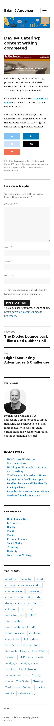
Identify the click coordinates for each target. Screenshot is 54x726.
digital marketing (15, 603)
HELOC (32, 615)
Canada (40, 579)
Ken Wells (11, 651)
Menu (45, 10)
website (39, 167)
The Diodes (22, 681)
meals (39, 657)
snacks (9, 681)
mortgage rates (29, 663)
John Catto (11, 645)
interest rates (12, 639)
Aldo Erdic (11, 579)
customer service (15, 597)
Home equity (12, 621)
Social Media (14, 543)
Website (9, 275)
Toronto (27, 687)
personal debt (13, 675)
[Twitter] (12, 136)
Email (8, 261)
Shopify (36, 675)
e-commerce (35, 603)
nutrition (10, 669)
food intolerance (14, 615)
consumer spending (29, 585)
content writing (14, 591)
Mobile (11, 531)
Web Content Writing (19, 555)
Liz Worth (10, 657)
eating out (11, 609)
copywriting (16, 167)
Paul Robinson (27, 669)
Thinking (12, 547)
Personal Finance (17, 539)
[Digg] (31, 144)
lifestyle (24, 651)
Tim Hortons (12, 687)
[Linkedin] (31, 136)
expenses (26, 609)
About (8, 708)
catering (36, 164)
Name (8, 247)
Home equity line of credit (20, 627)
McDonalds (26, 657)
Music (10, 535)
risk (27, 675)
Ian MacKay (35, 633)
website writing (11, 170)
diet (39, 597)
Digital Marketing (17, 519)
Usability (12, 551)
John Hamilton (29, 645)
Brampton (26, 164)
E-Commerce (14, 523)
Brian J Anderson (19, 11)
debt (31, 597)
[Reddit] (12, 144)
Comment (10, 204)
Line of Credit (40, 651)
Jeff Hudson (28, 167)
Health (11, 527)
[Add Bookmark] (12, 152)
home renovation (15, 633)
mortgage (11, 663)
